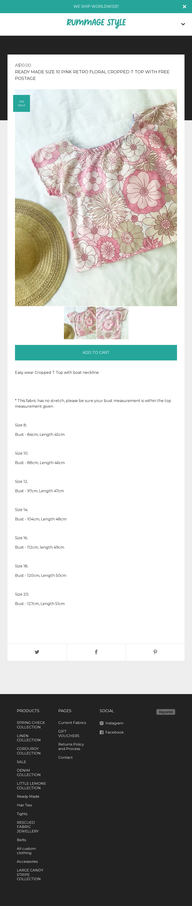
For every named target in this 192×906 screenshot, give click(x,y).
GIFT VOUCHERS (68, 733)
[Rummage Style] (96, 24)
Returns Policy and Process (71, 746)
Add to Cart (96, 352)
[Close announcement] (184, 6)
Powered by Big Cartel (165, 712)
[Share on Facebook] (96, 652)
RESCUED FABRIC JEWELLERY (28, 827)
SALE (21, 762)
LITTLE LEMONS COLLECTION (31, 785)
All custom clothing (26, 850)
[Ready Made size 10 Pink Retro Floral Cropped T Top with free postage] (80, 323)
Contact (65, 757)
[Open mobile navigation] (183, 24)
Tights (22, 814)
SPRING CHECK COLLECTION (31, 724)
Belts (21, 840)
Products (28, 711)
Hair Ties (24, 805)
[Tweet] (36, 652)
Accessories (27, 861)
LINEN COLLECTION (29, 738)
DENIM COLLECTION (29, 772)
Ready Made (28, 796)
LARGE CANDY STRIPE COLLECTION (30, 874)
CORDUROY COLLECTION (29, 750)
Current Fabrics (72, 722)
